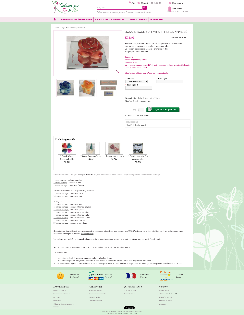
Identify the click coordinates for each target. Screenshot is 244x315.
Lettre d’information (95, 300)
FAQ (133, 2)
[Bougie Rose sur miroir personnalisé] (88, 33)
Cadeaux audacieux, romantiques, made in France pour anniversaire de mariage (124, 13)
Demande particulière (166, 297)
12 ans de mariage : (61, 204)
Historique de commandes (97, 294)
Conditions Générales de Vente (132, 311)
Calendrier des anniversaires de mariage (63, 305)
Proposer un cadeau (165, 300)
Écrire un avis (140, 125)
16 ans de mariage (61, 214)
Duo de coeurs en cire (115, 156)
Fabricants (56, 297)
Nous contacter (164, 290)
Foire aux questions (60, 290)
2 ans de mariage (60, 182)
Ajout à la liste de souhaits (138, 115)
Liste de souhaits (94, 297)
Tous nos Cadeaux (136, 19)
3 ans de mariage (60, 185)
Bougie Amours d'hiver (91, 156)
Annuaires (162, 304)
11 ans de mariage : (61, 193)
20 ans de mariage (61, 222)
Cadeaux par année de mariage (76, 19)
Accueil (56, 28)
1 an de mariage (60, 180)
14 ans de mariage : (61, 209)
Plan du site (110, 313)
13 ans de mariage (61, 206)
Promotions (57, 300)
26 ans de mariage (61, 196)
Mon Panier (180, 10)
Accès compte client (95, 290)
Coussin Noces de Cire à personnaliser (138, 158)
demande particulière (104, 263)
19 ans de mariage (61, 220)
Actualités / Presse (130, 294)
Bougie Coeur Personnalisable (67, 158)
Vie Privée (117, 311)
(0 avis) (129, 125)
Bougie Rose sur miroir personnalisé (72, 28)
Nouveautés (156, 19)
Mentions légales (107, 311)
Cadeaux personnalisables (109, 19)
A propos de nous (130, 290)
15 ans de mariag (60, 212)
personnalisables (87, 233)
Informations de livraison (61, 294)
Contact (151, 2)
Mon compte (177, 2)
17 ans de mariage (61, 217)
